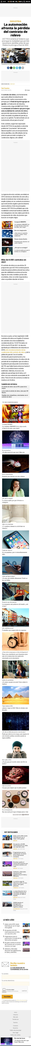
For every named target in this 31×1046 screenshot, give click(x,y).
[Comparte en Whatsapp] (14, 68)
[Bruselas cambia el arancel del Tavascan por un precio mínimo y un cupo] (7, 863)
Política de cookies (15, 1035)
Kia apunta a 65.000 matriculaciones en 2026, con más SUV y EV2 (20, 845)
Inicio (15, 1012)
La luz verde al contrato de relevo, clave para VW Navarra (15, 391)
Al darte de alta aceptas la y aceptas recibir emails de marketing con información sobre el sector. (14, 1002)
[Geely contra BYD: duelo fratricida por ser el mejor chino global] (7, 837)
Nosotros (15, 1028)
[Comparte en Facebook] (8, 68)
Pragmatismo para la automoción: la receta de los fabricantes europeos (19, 854)
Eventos (15, 1022)
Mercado (15, 840)
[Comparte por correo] (23, 68)
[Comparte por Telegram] (17, 68)
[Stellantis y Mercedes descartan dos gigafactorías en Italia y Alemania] (7, 873)
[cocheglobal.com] (15, 1)
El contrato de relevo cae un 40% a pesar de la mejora (14, 387)
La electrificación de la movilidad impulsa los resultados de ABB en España (19, 893)
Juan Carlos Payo (21, 849)
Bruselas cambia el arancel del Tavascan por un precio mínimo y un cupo (20, 864)
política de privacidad (21, 1000)
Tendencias (15, 887)
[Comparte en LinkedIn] (20, 68)
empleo (12, 84)
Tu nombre (5, 974)
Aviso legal (15, 1032)
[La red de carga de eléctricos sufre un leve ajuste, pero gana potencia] (7, 883)
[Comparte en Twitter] (11, 68)
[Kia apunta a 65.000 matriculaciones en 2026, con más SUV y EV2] (7, 845)
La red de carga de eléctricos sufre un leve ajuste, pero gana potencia (20, 884)
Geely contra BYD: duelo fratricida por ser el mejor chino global (20, 837)
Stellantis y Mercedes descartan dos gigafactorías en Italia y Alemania (20, 874)
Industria (15, 858)
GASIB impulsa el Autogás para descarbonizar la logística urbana (18, 905)
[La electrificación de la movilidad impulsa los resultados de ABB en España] (7, 892)
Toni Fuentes (5, 88)
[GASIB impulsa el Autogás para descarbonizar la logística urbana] (7, 904)
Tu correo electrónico (8, 980)
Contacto (15, 1025)
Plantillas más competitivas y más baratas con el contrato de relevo (15, 396)
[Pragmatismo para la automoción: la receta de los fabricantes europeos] (7, 854)
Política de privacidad (15, 1030)
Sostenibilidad (16, 908)
